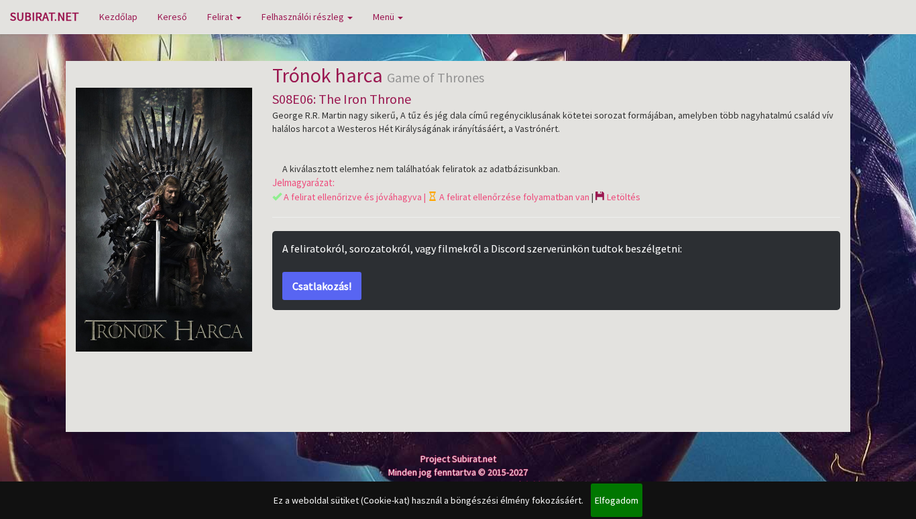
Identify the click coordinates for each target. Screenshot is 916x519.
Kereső (172, 17)
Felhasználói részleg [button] (304, 17)
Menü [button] (384, 17)
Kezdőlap (118, 17)
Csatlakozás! (321, 286)
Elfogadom (616, 500)
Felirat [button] (221, 17)
